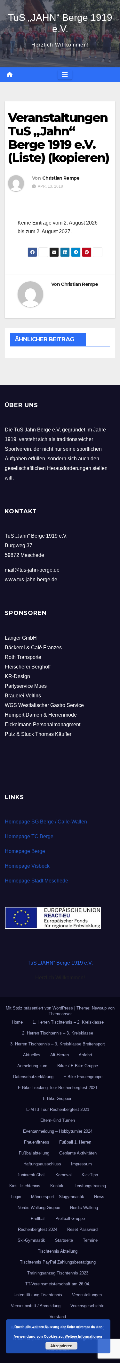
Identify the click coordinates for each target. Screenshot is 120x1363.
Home (17, 1022)
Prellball (38, 1218)
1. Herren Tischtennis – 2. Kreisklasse (68, 1022)
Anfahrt (85, 1054)
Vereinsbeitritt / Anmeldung (35, 1305)
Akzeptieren (61, 1346)
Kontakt (57, 1185)
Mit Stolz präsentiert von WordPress (40, 1008)
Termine (90, 1240)
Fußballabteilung (34, 1153)
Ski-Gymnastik (31, 1240)
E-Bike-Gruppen (57, 1098)
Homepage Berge (25, 851)
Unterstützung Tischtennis (37, 1294)
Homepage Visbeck (27, 866)
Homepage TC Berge (29, 836)
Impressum (81, 1164)
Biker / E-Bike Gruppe (77, 1065)
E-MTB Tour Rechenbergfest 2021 (57, 1109)
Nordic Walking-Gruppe (39, 1207)
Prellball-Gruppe (70, 1218)
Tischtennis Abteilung (57, 1251)
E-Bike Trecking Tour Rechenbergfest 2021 (58, 1087)
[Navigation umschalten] (65, 75)
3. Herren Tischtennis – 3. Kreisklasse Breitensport (57, 1044)
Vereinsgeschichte (87, 1305)
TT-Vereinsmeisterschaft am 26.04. (57, 1284)
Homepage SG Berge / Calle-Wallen (46, 821)
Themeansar (60, 1013)
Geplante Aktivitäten (78, 1153)
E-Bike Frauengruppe (82, 1076)
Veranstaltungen (87, 1294)
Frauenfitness (36, 1142)
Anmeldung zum (32, 1065)
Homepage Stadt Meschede (36, 880)
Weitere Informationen (83, 1336)
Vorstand (58, 1316)
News (99, 1196)
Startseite (64, 1240)
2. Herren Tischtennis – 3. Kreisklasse (57, 1033)
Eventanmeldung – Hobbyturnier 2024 (57, 1131)
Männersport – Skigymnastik (57, 1196)
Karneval (63, 1174)
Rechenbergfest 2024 (37, 1229)
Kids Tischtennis (24, 1185)
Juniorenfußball (31, 1174)
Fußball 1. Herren (75, 1142)
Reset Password (82, 1229)
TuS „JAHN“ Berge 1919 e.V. (60, 963)
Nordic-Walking (84, 1207)
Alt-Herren (59, 1054)
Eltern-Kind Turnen (57, 1120)
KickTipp (90, 1174)
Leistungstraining (90, 1185)
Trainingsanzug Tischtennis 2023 (57, 1273)
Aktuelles (31, 1054)
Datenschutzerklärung (33, 1076)
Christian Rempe (61, 178)
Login (16, 1196)
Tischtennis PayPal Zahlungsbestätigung (58, 1262)
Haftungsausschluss (42, 1164)
